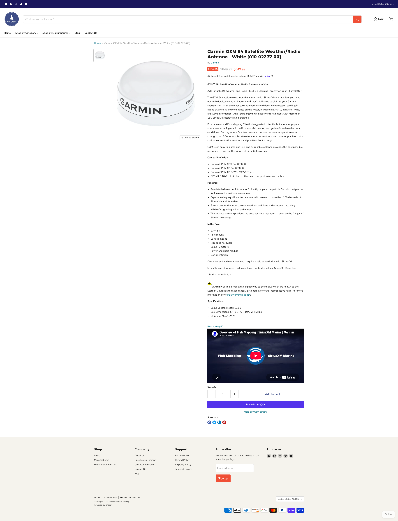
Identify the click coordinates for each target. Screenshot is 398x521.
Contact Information (145, 464)
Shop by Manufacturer (55, 33)
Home (7, 33)
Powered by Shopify (103, 505)
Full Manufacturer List (105, 464)
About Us (139, 455)
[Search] (357, 19)
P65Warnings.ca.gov (238, 295)
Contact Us (91, 33)
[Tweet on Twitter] (214, 422)
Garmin (215, 62)
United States (382, 4)
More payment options (255, 412)
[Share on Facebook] (209, 422)
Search (97, 455)
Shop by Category (26, 33)
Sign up (223, 478)
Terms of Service (183, 469)
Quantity (211, 387)
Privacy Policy (182, 455)
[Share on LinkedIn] (219, 422)
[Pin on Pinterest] (224, 422)
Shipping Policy (183, 464)
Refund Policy (182, 460)
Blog (77, 33)
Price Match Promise (145, 460)
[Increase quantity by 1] (234, 394)
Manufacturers (101, 460)
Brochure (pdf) (215, 326)
